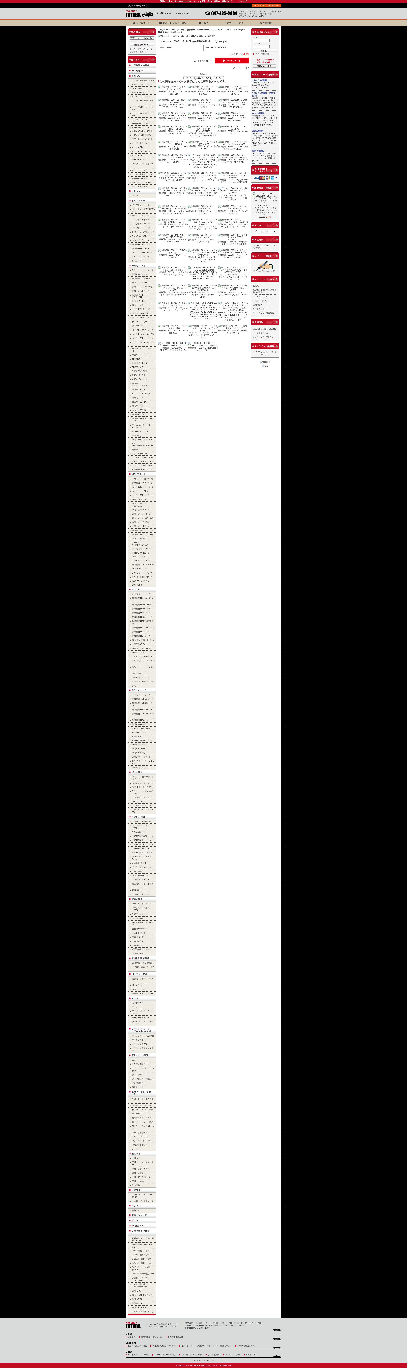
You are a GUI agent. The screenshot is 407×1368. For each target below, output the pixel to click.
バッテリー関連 (139, 974)
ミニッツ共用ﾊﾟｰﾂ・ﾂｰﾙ (142, 174)
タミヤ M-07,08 (139, 322)
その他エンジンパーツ (141, 867)
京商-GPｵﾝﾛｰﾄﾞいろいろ (142, 1295)
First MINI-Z (137, 88)
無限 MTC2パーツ (140, 283)
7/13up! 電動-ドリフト (142, 1259)
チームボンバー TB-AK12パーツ (141, 426)
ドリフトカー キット (141, 205)
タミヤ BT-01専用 (140, 313)
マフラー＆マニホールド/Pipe (141, 826)
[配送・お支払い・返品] (172, 23)
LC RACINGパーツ (140, 569)
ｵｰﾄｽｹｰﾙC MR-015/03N (142, 131)
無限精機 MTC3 (139, 274)
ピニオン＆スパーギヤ (141, 1118)
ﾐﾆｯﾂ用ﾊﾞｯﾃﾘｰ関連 (139, 186)
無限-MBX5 (137, 1299)
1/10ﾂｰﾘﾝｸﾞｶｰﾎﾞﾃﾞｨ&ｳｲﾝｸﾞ (143, 783)
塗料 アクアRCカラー (142, 1177)
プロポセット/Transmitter (143, 904)
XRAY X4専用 (138, 375)
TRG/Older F (137, 367)
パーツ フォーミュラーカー (143, 165)
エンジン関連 (138, 816)
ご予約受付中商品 (140, 65)
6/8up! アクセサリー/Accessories (140, 1279)
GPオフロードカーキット (143, 695)
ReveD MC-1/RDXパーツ (143, 236)
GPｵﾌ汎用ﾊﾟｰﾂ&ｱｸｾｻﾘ (141, 767)
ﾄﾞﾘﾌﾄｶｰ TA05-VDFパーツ (143, 232)
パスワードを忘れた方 (262, 54)
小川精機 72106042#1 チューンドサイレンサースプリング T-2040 (203, 334)
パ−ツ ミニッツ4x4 (141, 96)
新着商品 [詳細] (262, 188)
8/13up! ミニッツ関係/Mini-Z (141, 1268)
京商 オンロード (139, 305)
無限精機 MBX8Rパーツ (143, 699)
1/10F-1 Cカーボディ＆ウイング (143, 778)
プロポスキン (138, 941)
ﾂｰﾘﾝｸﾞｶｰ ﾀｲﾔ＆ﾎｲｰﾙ (140, 454)
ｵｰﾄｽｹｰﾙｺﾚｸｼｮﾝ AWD (140, 124)
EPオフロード (139, 474)
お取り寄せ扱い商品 (246, 1346)
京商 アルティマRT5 (141, 510)
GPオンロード (139, 589)
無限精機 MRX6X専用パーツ (143, 622)
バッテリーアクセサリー (142, 993)
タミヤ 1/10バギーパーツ (143, 487)
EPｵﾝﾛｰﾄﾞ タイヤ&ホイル (143, 462)
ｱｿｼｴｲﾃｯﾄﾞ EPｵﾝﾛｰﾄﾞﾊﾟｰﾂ (142, 470)
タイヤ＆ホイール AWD (142, 182)
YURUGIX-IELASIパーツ (142, 844)
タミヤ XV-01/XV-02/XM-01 (143, 343)
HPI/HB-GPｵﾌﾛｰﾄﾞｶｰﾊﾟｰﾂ (142, 741)
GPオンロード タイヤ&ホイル (143, 668)
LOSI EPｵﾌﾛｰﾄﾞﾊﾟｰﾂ (140, 581)
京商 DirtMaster (139, 499)
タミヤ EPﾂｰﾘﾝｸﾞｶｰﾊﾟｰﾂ (142, 309)
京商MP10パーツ (139, 748)
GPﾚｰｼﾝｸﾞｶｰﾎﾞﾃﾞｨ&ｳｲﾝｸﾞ (142, 798)
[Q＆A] (203, 23)
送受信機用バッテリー (141, 949)
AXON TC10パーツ (141, 394)
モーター (136, 998)
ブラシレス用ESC (140, 1044)
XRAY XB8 (136, 737)
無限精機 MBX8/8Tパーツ (199, 29)
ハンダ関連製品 (138, 1083)
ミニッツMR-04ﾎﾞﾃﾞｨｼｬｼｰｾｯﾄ (143, 114)
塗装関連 (136, 1153)
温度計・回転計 (138, 1087)
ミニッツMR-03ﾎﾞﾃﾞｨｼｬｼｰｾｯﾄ (143, 108)
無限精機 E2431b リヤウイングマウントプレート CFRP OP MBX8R (203, 259)
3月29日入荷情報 (259, 80)
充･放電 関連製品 (140, 958)
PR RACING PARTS (140, 553)
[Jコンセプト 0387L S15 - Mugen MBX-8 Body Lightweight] (186, 36)
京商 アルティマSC (141, 514)
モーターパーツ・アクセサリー (142, 1012)
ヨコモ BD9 (138, 398)
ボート (135, 1220)
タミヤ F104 (137, 326)
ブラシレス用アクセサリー (142, 1049)
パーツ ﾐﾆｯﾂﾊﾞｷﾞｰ (140, 170)
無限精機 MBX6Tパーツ (142, 724)
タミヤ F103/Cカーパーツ (143, 330)
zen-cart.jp (227, 1365)
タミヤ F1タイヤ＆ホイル (143, 334)
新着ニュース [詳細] (264, 74)
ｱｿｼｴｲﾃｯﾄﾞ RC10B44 (141, 561)
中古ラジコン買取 (232, 1355)
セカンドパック (138, 933)
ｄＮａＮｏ (137, 191)
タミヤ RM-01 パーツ (142, 338)
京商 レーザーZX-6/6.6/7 (143, 518)
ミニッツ (136, 76)
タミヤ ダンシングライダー (142, 349)
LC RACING (137, 585)
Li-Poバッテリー (139, 985)
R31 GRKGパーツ (140, 257)
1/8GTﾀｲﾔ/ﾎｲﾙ (138, 674)
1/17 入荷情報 (258, 151)
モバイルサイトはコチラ (138, 1355)
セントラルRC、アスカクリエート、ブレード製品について (206, 1346)
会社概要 (257, 286)
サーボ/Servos (138, 918)
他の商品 (257, 248)
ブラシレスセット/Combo (144, 1036)
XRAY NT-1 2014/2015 (142, 657)
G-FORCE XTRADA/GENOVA (140, 544)
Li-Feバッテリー (139, 989)
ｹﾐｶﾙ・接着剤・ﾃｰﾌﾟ (140, 1133)
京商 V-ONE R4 (138, 644)
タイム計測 (137, 1075)
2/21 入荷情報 (258, 113)
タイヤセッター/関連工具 (143, 1079)
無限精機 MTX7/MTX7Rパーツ (143, 599)
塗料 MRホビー (139, 1173)
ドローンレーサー (140, 1215)
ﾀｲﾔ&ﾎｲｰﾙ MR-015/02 (141, 178)
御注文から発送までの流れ (163, 1346)
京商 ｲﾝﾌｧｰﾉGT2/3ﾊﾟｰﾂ (141, 652)
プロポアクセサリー (140, 945)
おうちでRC (138, 71)
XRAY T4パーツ (139, 379)
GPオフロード (139, 690)
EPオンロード (139, 265)
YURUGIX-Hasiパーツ (141, 840)
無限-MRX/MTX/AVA (140, 1307)
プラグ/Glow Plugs (140, 875)
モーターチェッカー (140, 1017)
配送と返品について (261, 296)
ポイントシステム (260, 333)
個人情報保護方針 (260, 301)
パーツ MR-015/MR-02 (142, 151)
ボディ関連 (137, 772)
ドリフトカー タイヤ (141, 220)
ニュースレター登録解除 (263, 313)
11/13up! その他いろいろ (142, 1312)
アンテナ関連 (138, 953)
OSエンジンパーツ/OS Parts (141, 858)
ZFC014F (136, 359)
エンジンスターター (140, 879)
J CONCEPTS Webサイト (264, 245)
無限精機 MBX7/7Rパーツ (143, 710)
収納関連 (136, 1190)
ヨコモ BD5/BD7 (139, 414)
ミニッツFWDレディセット (143, 101)
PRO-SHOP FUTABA (197, 1365)
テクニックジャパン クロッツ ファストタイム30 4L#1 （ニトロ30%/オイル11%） (233, 277)
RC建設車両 (138, 1225)
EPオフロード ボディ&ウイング (143, 792)
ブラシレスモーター (140, 1040)
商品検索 (135, 32)
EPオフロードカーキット (143, 479)
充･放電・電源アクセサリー (143, 968)
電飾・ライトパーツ (140, 215)
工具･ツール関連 (140, 1055)
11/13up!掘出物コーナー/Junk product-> (141, 1285)
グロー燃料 (137, 871)
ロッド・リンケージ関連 (142, 1122)
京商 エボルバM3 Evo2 (142, 648)
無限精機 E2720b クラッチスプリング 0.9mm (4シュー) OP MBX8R (203, 294)
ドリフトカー (138, 200)
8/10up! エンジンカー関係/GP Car (143, 1239)
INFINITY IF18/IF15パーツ (143, 682)
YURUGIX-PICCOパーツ (142, 836)
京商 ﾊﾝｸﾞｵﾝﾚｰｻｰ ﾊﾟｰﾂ (142, 439)
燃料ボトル (137, 890)
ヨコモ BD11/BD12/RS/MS (140, 384)
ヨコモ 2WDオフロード (143, 530)
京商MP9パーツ (139, 753)
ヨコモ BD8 (138, 406)
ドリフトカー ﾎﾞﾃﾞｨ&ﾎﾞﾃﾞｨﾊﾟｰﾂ (143, 210)
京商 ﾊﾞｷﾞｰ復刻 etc (140, 526)
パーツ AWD (137, 147)
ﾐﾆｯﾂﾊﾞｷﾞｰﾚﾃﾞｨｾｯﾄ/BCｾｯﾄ (142, 85)
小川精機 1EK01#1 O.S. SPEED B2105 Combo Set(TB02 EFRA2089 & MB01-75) (203, 276)
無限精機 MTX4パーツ (141, 613)
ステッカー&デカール (141, 805)
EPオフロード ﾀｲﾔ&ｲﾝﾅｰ (142, 573)
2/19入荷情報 (258, 131)
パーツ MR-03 (138, 155)
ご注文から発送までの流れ (137, 5)
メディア (136, 1206)
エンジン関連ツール (140, 1064)
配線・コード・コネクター (142, 1100)
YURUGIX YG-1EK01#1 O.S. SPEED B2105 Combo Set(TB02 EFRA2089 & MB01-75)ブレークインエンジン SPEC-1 (203, 315)
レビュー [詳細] (262, 256)
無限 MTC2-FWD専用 (142, 287)
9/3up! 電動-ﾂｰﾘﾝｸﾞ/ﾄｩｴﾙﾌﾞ (143, 1251)
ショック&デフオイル (141, 1105)
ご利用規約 (257, 305)
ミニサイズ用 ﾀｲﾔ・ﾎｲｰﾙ (142, 457)
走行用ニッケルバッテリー (142, 980)
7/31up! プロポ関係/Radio (143, 1274)
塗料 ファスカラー (140, 1169)
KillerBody (136, 436)
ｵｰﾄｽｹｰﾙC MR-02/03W (141, 135)
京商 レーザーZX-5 (141, 522)
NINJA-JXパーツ (139, 832)
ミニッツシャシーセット (142, 119)
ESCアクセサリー (140, 914)
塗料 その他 (138, 1181)
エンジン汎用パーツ (140, 894)
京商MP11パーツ (139, 744)
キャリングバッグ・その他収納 (142, 1195)
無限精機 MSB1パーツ (142, 483)
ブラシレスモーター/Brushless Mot (141, 1030)
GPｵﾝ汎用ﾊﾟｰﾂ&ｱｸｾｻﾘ (141, 678)
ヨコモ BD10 (138, 389)
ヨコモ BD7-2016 (140, 410)
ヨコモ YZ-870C (140, 539)
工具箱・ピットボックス (142, 1201)
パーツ (135, 196)
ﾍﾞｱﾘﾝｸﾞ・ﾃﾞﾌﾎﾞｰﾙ (139, 1137)
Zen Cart (218, 1365)
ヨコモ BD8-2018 (140, 402)
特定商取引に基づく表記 (151, 1337)
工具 (134, 1060)
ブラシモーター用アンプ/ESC (141, 909)
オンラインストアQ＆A (263, 337)
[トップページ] (141, 23)
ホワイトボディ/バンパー (143, 139)
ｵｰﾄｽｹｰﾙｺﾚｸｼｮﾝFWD (140, 127)
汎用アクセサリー (139, 1145)
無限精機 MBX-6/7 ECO (143, 565)
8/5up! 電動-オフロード (142, 1255)
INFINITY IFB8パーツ (141, 728)
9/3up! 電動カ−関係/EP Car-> (142, 1245)
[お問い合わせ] (265, 23)
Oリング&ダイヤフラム (142, 1140)
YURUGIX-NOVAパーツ (142, 853)
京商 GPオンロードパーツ (143, 640)
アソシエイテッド (139, 557)
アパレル (136, 1149)
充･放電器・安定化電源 (142, 963)
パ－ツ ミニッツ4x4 (141, 143)
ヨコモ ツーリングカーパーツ (143, 419)
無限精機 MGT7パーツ (141, 636)
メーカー (258, 225)
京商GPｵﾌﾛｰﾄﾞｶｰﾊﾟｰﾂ (141, 757)
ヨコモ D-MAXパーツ (141, 244)
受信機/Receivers (139, 929)
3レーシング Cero (140, 431)
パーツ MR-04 (138, 160)
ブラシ (135, 1007)
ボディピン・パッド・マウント (142, 810)
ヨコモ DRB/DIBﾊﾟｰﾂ (141, 248)
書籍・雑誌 (137, 1210)
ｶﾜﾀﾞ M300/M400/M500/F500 (142, 445)
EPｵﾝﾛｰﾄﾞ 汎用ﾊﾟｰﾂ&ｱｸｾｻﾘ (143, 465)
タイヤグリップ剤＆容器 (142, 1109)
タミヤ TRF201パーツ (142, 495)
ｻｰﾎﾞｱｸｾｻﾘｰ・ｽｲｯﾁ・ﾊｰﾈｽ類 (142, 923)
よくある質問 (213, 1355)
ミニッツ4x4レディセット (143, 80)
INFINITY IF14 (139, 301)
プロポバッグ (138, 937)
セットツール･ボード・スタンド (143, 1069)
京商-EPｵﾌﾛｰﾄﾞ (138, 1291)
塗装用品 (136, 1185)
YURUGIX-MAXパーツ (141, 848)
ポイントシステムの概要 (191, 1355)
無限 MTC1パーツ (140, 291)
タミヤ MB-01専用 (140, 317)
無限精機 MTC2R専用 (142, 278)
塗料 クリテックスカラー (142, 1163)
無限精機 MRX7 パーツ (142, 617)
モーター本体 (138, 1003)
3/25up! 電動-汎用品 (141, 1263)
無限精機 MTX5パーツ (141, 609)
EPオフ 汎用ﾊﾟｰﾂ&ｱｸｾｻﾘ (142, 577)
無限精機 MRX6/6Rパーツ (143, 628)
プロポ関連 (137, 899)
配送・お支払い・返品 (137, 1346)
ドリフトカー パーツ (141, 228)
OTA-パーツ (137, 261)
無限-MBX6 (137, 1303)
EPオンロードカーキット (143, 270)
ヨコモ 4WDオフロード (143, 534)
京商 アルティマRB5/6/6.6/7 (139, 504)
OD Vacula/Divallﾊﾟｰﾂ (142, 253)
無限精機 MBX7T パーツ (143, 715)
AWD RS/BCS (138, 93)
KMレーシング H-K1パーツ (143, 662)
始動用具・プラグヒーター (142, 885)
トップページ (164, 29)
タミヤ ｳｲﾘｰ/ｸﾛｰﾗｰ (140, 491)
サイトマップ (258, 309)
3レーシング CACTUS (142, 549)
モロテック (137, 355)
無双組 (135, 449)
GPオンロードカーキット (143, 594)
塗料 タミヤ (137, 1158)
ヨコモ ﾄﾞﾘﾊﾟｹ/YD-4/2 (141, 240)
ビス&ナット (137, 1114)
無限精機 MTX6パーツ (141, 604)
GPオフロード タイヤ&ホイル (143, 762)
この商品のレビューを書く (265, 271)
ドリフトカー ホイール (142, 224)
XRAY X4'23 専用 (139, 371)
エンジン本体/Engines (141, 821)
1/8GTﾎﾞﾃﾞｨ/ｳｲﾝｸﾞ (139, 801)
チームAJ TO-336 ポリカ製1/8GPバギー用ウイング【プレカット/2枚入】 (233, 197)
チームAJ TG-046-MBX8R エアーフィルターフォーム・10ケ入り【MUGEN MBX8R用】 (203, 164)
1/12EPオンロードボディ (143, 787)
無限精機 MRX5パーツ (141, 632)
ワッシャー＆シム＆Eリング (143, 1127)
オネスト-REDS (139, 863)
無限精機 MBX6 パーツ (142, 720)
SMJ (134, 686)
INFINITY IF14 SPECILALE (138, 296)
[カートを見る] (234, 23)
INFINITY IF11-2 (139, 363)
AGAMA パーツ (139, 733)
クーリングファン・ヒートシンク (142, 1023)
